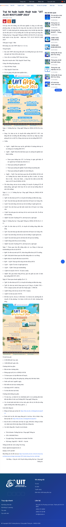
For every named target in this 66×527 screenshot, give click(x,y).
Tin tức (37, 483)
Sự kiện (37, 486)
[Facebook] (9, 494)
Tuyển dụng (38, 489)
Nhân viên (41, 1)
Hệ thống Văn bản (6, 504)
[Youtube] (14, 494)
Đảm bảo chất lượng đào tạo (43, 492)
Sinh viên (31, 1)
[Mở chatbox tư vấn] (63, 262)
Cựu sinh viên (51, 1)
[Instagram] (18, 494)
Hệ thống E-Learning (7, 507)
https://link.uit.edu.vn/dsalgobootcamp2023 (24, 418)
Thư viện (3, 510)
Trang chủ (22, 1)
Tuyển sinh (21, 5)
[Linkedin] (23, 494)
